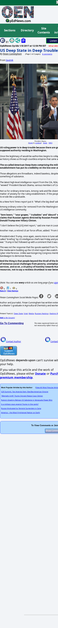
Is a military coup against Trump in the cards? (20, 404)
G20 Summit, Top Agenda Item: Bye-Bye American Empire (24, 392)
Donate (40, 373)
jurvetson (38, 143)
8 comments (47, 54)
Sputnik (9, 60)
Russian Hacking (41, 313)
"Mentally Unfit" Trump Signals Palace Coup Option (22, 396)
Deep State (18, 313)
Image (31, 143)
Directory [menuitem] (27, 30)
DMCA (50, 143)
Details (45, 143)
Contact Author (13, 341)
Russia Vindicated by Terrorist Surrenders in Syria (21, 408)
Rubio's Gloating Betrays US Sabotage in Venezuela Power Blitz (26, 400)
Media (31, 313)
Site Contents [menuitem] (44, 30)
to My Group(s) (7, 318)
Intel (26, 313)
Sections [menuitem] (9, 30)
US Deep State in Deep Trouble (29, 50)
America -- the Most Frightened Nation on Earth (20, 412)
